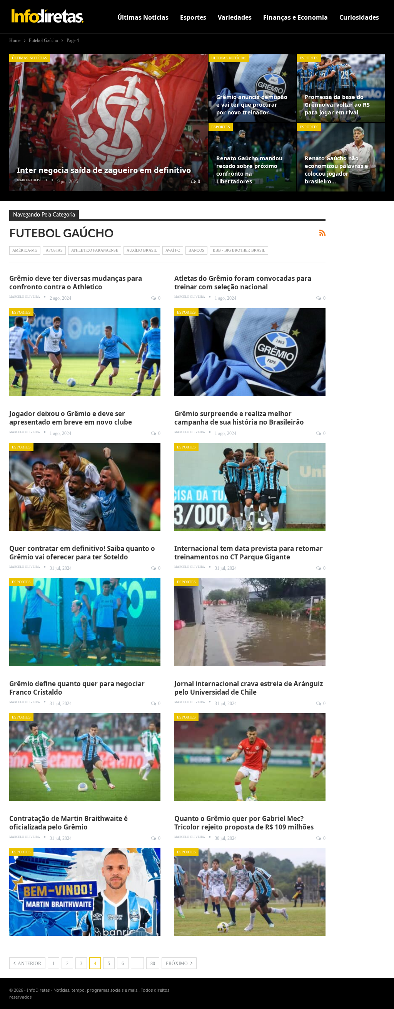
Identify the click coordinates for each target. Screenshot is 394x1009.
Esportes (193, 17)
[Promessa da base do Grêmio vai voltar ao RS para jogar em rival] (341, 88)
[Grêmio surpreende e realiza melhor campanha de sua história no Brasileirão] (250, 487)
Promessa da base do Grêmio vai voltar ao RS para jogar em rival (337, 104)
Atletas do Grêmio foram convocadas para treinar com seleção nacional (242, 282)
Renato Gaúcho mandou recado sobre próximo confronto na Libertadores (249, 169)
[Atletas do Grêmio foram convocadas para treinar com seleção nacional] (250, 352)
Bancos (196, 250)
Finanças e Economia (295, 17)
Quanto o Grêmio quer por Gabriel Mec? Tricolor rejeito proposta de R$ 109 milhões (244, 822)
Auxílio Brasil (142, 250)
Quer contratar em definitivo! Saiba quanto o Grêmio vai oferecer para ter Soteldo (82, 552)
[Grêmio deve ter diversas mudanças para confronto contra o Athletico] (84, 352)
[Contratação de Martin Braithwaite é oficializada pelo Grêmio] (84, 892)
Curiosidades (359, 17)
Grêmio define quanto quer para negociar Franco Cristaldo (77, 688)
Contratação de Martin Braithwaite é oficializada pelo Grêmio (68, 822)
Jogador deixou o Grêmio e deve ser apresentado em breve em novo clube (70, 417)
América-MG (24, 250)
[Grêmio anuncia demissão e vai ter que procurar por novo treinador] (252, 88)
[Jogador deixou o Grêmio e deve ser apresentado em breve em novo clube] (84, 487)
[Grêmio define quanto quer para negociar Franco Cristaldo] (84, 757)
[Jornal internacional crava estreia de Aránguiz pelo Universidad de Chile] (250, 757)
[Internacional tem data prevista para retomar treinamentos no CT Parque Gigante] (250, 622)
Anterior (29, 963)
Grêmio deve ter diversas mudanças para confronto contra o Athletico (75, 282)
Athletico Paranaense (94, 250)
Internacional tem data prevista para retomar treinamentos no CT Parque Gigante (248, 552)
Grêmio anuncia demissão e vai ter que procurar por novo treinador (251, 104)
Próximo (177, 963)
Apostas (54, 250)
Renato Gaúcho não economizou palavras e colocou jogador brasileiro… (336, 169)
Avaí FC (172, 250)
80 (152, 963)
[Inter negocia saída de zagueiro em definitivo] (108, 122)
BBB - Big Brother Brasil (239, 250)
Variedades (235, 17)
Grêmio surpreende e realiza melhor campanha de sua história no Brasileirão (239, 417)
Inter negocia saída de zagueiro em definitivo (104, 170)
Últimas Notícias (143, 17)
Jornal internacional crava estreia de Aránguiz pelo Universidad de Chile (248, 688)
